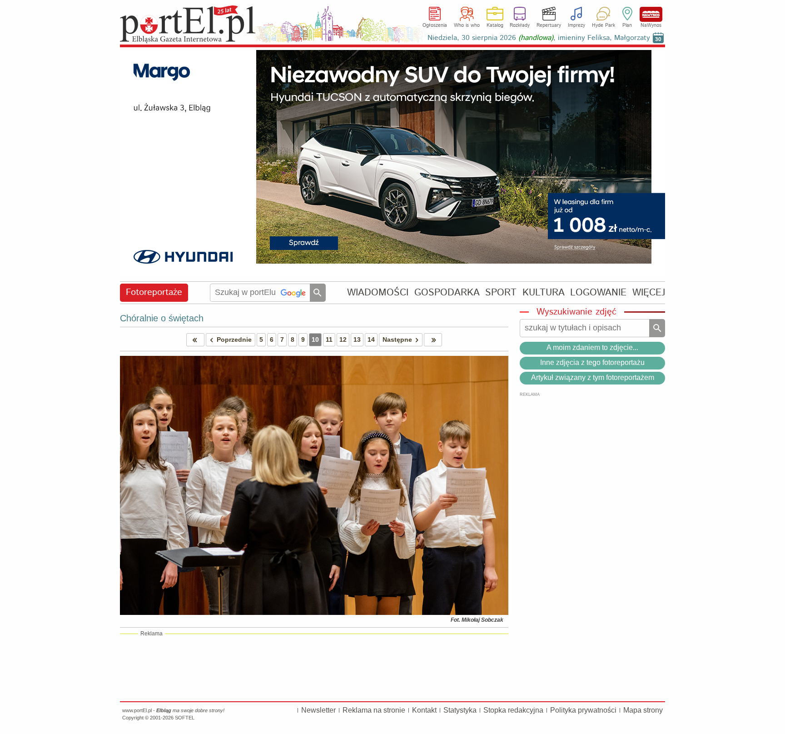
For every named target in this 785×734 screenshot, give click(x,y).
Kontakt (424, 710)
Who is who (467, 25)
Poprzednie (234, 339)
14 (371, 339)
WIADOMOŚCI (377, 292)
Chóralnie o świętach (162, 318)
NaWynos (651, 14)
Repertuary (549, 25)
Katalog (495, 25)
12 (343, 339)
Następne (397, 339)
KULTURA (543, 292)
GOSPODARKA (447, 292)
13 (357, 339)
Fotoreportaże (154, 292)
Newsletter (318, 710)
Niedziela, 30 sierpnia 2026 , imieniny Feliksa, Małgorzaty (538, 38)
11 (329, 339)
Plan (627, 25)
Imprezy (576, 25)
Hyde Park (603, 25)
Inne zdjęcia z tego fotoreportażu (592, 362)
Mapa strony (643, 710)
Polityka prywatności (583, 710)
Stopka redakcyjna (513, 710)
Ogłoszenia (434, 25)
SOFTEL (184, 717)
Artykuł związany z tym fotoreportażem (592, 377)
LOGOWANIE (598, 292)
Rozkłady (520, 25)
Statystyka (460, 710)
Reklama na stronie (374, 710)
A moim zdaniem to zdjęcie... (592, 347)
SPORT (501, 292)
